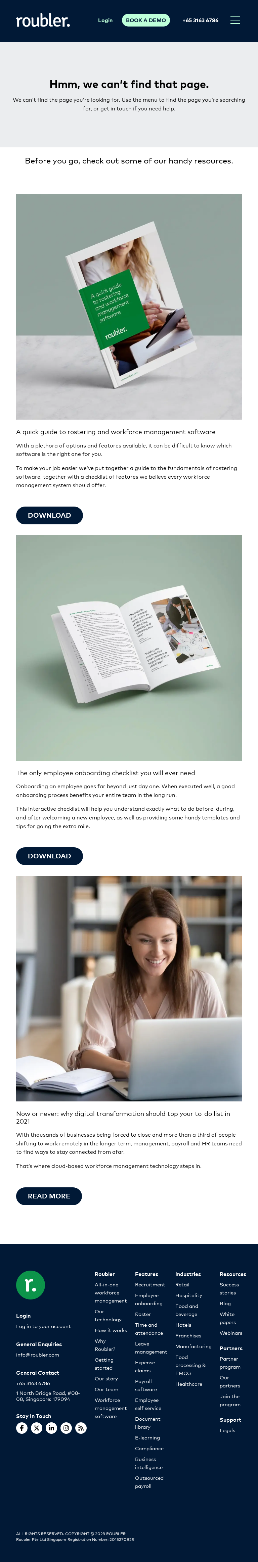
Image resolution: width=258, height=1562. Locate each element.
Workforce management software (111, 1408)
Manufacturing (193, 1346)
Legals (227, 1430)
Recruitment (150, 1284)
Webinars (231, 1332)
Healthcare (188, 1383)
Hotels (183, 1324)
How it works (111, 1330)
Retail (182, 1284)
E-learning (147, 1437)
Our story (106, 1378)
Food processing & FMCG (190, 1365)
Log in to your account (43, 1326)
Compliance (149, 1448)
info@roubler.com (37, 1354)
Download (49, 514)
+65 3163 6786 (200, 19)
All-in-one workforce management (111, 1292)
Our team (106, 1389)
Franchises (188, 1335)
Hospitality (188, 1295)
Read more (49, 1195)
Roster (143, 1314)
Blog (225, 1303)
